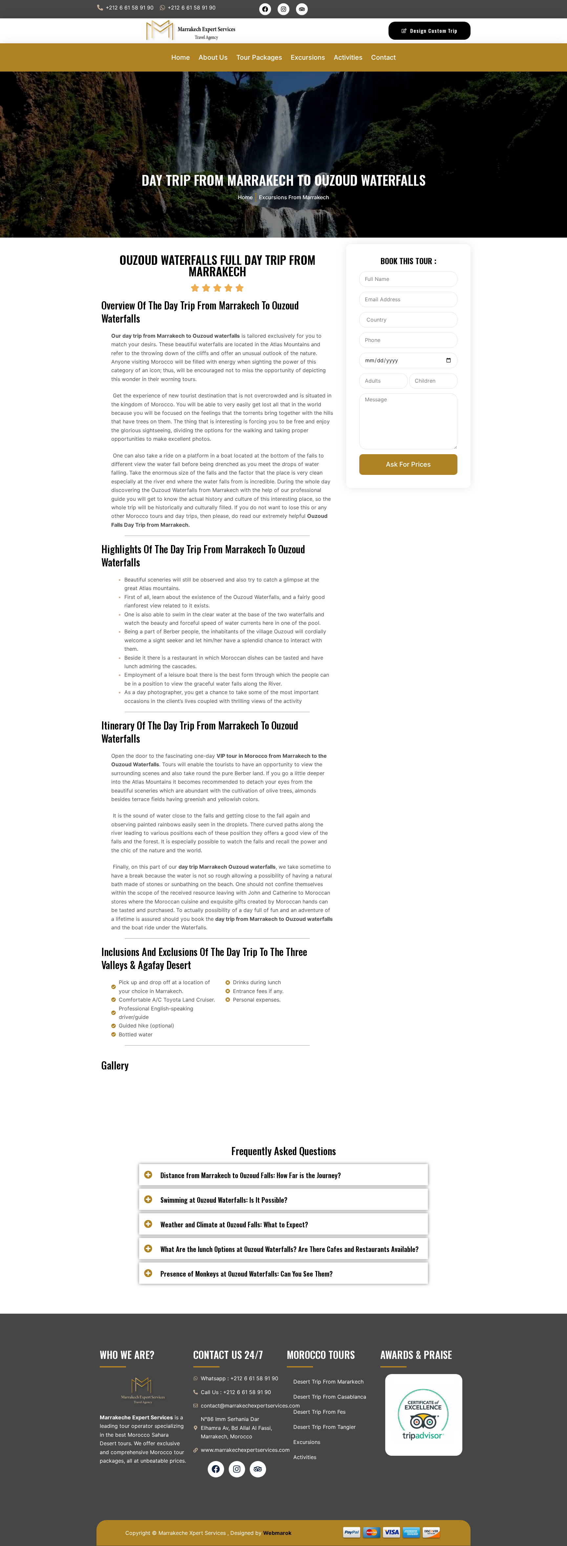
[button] (283, 1174)
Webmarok (277, 1533)
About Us (213, 57)
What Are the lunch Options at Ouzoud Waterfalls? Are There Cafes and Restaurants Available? (289, 1249)
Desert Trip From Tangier (324, 1427)
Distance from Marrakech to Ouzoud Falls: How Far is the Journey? (250, 1175)
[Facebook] (265, 9)
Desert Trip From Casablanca (329, 1396)
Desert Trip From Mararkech (328, 1381)
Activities (348, 57)
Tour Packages (259, 57)
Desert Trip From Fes (319, 1411)
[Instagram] (283, 9)
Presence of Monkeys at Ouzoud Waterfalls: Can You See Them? (246, 1274)
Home (180, 57)
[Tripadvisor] (302, 9)
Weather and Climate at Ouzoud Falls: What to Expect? (234, 1224)
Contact (383, 57)
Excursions (308, 57)
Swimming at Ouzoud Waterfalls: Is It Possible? (223, 1200)
